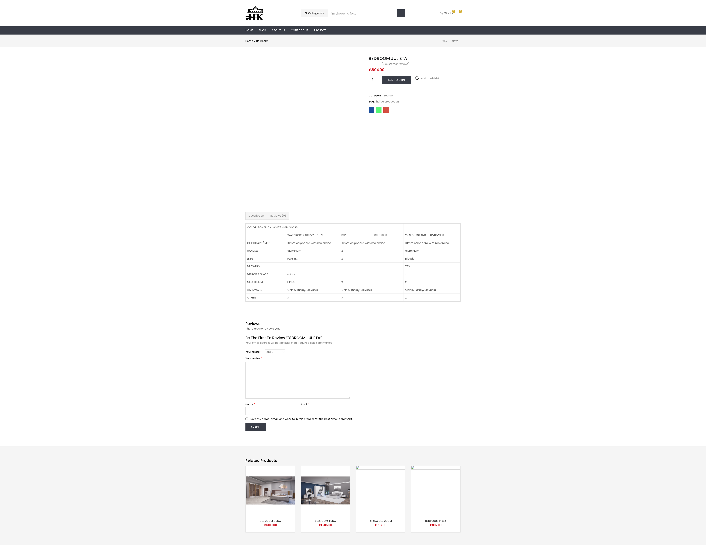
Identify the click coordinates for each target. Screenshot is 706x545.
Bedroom (262, 41)
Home (249, 30)
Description (256, 215)
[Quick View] (292, 511)
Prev (444, 41)
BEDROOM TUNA (325, 521)
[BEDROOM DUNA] (270, 490)
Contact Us (299, 30)
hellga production (387, 101)
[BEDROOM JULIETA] (371, 110)
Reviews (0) (278, 215)
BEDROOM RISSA (435, 521)
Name (250, 404)
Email (305, 404)
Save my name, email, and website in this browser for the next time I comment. (301, 419)
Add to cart (396, 80)
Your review (253, 358)
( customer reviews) (395, 64)
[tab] (256, 216)
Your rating (253, 352)
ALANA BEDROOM (381, 521)
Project (320, 30)
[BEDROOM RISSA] (435, 490)
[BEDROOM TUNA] (325, 490)
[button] (459, 13)
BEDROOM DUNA (270, 521)
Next (455, 41)
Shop (262, 30)
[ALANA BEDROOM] (380, 490)
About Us (278, 30)
